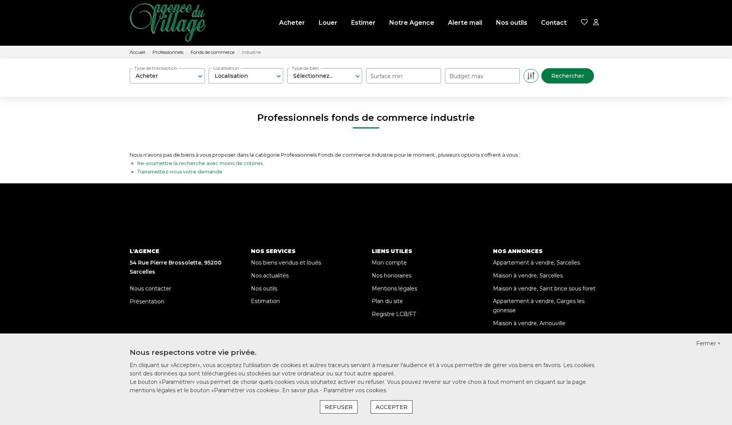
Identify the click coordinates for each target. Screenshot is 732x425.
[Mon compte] (596, 23)
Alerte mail (465, 22)
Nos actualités (270, 275)
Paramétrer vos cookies (354, 390)
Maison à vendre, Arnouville (529, 323)
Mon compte (389, 262)
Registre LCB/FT (394, 314)
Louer (328, 22)
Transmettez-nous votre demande (179, 171)
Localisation (226, 68)
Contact (554, 22)
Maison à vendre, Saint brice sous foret (544, 288)
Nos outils (511, 22)
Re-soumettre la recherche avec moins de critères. (200, 163)
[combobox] (167, 76)
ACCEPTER (392, 407)
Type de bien (305, 68)
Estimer (363, 22)
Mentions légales (394, 288)
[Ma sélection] (584, 23)
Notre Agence (411, 22)
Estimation (265, 301)
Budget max (466, 76)
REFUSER (339, 407)
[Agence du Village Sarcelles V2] (168, 23)
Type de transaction (155, 68)
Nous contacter (150, 288)
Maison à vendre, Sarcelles (528, 275)
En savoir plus (301, 390)
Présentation (147, 301)
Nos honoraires (391, 275)
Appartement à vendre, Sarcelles (536, 262)
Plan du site (387, 301)
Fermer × (708, 343)
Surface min (387, 76)
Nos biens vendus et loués (286, 262)
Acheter (292, 22)
